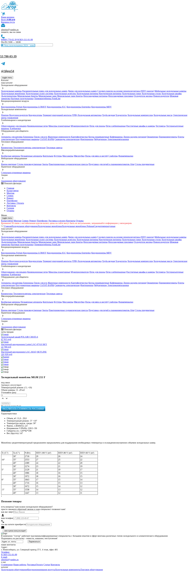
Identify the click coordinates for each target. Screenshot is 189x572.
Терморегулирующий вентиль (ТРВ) (60, 115)
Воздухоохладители (18, 115)
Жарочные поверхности (59, 137)
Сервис (25, 221)
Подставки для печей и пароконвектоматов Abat (111, 164)
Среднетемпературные (104, 226)
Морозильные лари (47, 96)
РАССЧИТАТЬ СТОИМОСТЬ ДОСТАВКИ (23, 408)
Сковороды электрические (67, 139)
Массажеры (67, 156)
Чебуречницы (100, 139)
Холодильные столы (151, 93)
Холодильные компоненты (68, 569)
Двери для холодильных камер (82, 91)
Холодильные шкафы (171, 93)
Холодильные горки (131, 93)
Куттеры (58, 156)
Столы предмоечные (144, 164)
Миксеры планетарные (59, 126)
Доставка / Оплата (15, 203)
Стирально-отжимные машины (16, 172)
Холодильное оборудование (25, 226)
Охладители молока (143, 96)
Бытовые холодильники (22, 98)
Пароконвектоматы (168, 137)
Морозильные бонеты (27, 96)
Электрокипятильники (118, 139)
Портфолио (12, 200)
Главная (10, 188)
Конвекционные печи (37, 126)
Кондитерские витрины (110, 93)
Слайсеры (113, 156)
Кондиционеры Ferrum (12, 107)
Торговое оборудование (92, 569)
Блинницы (28, 137)
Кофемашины (116, 137)
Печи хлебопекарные (116, 126)
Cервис (10, 195)
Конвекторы (7, 147)
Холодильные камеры (11, 91)
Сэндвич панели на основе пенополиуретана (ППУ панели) (125, 91)
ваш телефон (7, 518)
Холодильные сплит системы (39, 93)
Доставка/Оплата (35, 564)
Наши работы (19, 564)
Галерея (10, 208)
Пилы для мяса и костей (96, 156)
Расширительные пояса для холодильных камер (44, 91)
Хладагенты (121, 115)
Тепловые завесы (54, 147)
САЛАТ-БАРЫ (47, 139)
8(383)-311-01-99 (25, 39)
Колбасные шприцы (10, 156)
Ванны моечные (8, 164)
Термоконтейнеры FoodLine (47, 98)
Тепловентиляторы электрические (29, 147)
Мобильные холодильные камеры (170, 91)
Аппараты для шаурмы (12, 137)
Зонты (45, 164)
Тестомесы (161, 126)
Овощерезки (152, 137)
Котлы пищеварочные (98, 137)
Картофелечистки (79, 137)
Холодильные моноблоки (13, 93)
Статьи (46, 564)
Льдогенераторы (9, 96)
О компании (7, 564)
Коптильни (48, 156)
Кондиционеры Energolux (79, 107)
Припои (5, 115)
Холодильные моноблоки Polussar (78, 226)
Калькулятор (13, 190)
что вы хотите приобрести (13, 524)
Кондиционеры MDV (101, 107)
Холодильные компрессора (140, 115)
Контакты (11, 205)
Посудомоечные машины (27, 139)
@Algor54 (7, 71)
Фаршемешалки (125, 156)
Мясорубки (79, 156)
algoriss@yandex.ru (10, 29)
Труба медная (108, 115)
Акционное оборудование (13, 181)
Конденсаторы (35, 115)
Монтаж (10, 193)
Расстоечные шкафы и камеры (140, 126)
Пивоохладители (161, 96)
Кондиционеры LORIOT (34, 107)
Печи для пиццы (97, 126)
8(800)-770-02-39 (9, 39)
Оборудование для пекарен (14, 126)
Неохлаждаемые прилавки (120, 96)
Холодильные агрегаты (65, 93)
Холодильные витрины (88, 93)
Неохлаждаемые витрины (95, 96)
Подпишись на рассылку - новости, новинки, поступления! (29, 538)
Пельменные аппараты (31, 156)
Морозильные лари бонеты (70, 96)
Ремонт (10, 198)
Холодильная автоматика (90, 115)
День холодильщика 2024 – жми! (19, 45)
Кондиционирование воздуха (41, 569)
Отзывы (10, 210)
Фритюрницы (86, 139)
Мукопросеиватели (80, 126)
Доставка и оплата (57, 221)
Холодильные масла (162, 115)
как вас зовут (7, 512)
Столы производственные (29, 164)
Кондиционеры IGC (56, 107)
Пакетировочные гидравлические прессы (68, 164)
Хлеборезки (15, 128)
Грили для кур (40, 137)
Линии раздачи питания (134, 137)
